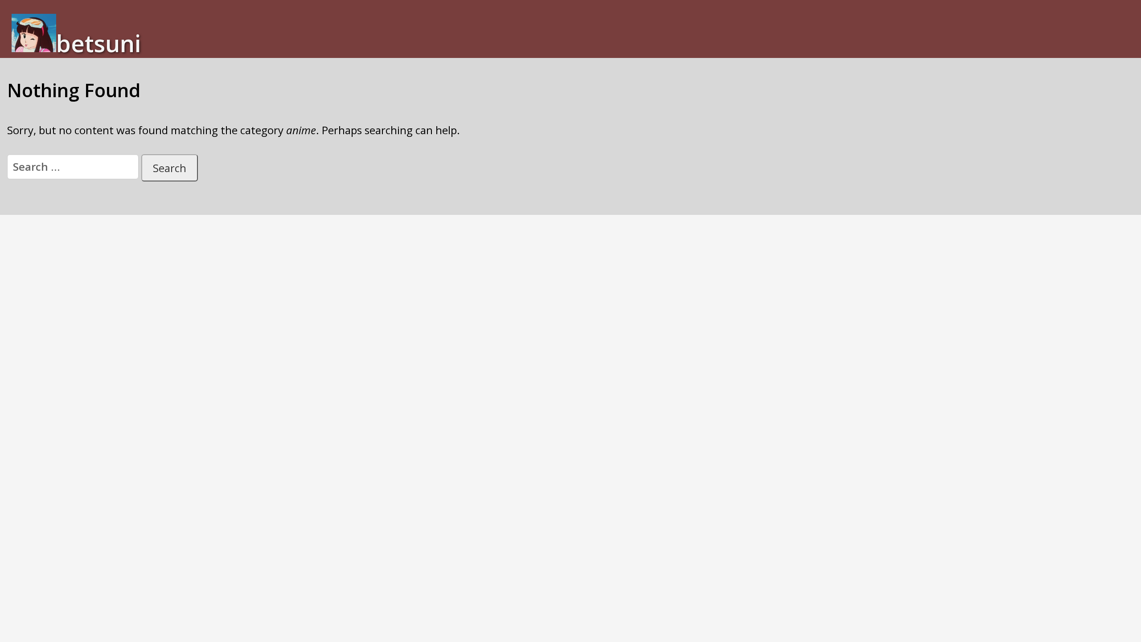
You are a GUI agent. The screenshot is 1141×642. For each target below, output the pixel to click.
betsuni (98, 42)
